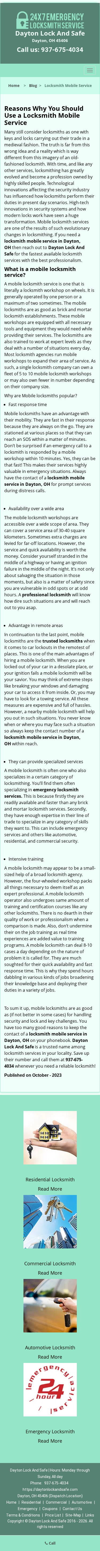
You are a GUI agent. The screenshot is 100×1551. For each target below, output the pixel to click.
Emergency (27, 1509)
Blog (33, 85)
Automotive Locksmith (50, 1347)
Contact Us (72, 1509)
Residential (31, 1502)
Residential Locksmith (50, 1179)
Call (51, 1543)
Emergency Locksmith (50, 1431)
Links (89, 1515)
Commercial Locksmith (50, 1263)
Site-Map (73, 1515)
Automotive (82, 1502)
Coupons (50, 1509)
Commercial (56, 1502)
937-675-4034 (62, 50)
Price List (53, 1515)
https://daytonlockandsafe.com (50, 1489)
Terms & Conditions (23, 1515)
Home (13, 85)
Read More (50, 1189)
